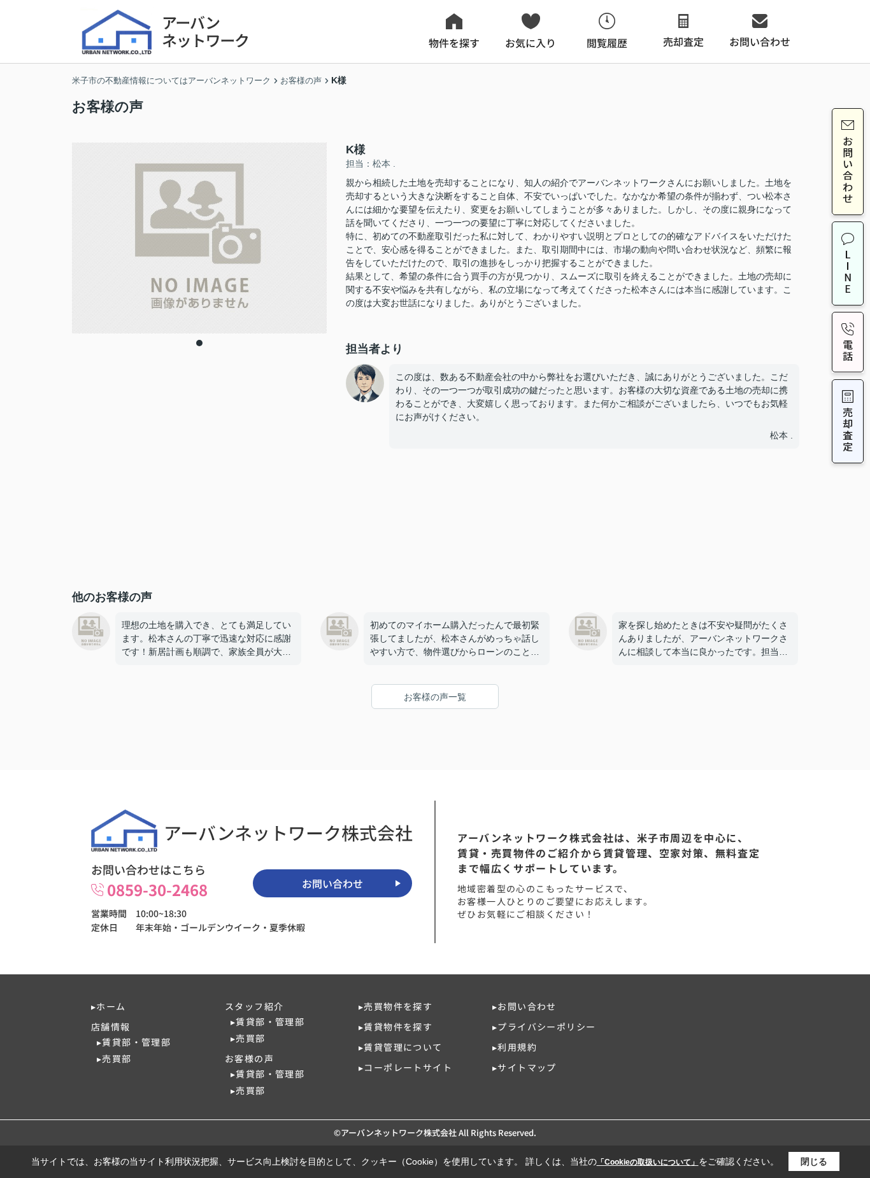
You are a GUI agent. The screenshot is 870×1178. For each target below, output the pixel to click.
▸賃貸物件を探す (395, 1026)
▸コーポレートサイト (405, 1067)
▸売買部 (114, 1058)
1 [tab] (199, 343)
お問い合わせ (332, 883)
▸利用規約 (514, 1047)
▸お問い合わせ (524, 1006)
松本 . (781, 435)
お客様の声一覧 (435, 697)
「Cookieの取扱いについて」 (648, 1162)
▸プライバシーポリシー (543, 1026)
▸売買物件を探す (395, 1006)
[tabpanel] (199, 238)
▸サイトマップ (524, 1067)
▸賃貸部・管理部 (134, 1041)
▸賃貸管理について (401, 1047)
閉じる (814, 1161)
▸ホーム (108, 1006)
